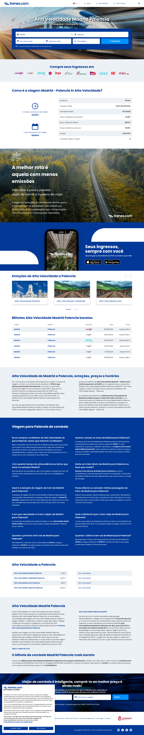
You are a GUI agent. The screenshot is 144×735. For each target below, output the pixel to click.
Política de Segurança (86, 718)
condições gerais (71, 704)
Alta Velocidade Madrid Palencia (28, 573)
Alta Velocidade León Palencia (27, 583)
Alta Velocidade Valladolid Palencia (29, 578)
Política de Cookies (71, 718)
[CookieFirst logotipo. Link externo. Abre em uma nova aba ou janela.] (13, 687)
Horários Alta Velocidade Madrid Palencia (38, 626)
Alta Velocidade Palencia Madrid (93, 611)
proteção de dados (57, 704)
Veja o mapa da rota (21, 648)
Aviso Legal (99, 718)
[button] (68, 309)
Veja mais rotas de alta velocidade (107, 276)
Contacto (107, 718)
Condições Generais (57, 718)
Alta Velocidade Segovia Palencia (28, 588)
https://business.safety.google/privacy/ (18, 722)
